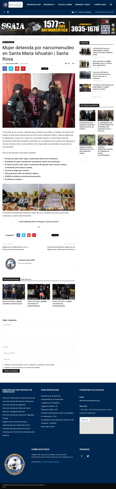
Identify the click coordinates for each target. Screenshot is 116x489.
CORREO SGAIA (100, 4)
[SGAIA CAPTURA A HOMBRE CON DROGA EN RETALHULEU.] (13, 292)
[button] (111, 4)
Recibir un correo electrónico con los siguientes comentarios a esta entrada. (30, 365)
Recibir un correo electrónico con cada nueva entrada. (22, 367)
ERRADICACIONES (85, 144)
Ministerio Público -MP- (49, 409)
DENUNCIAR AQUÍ (34, 4)
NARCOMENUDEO (8, 42)
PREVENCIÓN (102, 144)
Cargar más (95, 97)
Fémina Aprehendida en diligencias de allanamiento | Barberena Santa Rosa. (61, 248)
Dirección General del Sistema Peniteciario (18, 401)
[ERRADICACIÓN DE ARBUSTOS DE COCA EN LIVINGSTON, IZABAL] (87, 140)
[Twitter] (8, 12)
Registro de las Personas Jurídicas (14, 422)
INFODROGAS (49, 4)
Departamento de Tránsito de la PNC (16, 425)
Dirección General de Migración (13, 405)
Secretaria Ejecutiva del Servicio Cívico (16, 428)
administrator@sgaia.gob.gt (90, 400)
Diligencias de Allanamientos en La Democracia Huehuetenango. (15, 248)
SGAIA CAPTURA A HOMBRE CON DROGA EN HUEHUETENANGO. (37, 304)
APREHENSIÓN (84, 120)
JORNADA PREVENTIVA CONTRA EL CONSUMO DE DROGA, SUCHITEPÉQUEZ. (105, 151)
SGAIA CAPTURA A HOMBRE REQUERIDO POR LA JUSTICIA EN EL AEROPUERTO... (102, 63)
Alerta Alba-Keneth (48, 426)
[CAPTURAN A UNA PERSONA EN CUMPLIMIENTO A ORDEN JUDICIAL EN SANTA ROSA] (85, 88)
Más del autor (26, 279)
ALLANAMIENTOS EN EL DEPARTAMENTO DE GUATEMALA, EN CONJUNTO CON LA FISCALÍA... (105, 127)
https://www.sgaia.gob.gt (25, 263)
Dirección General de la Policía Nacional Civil (18, 398)
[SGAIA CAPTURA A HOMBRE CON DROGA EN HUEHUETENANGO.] (38, 292)
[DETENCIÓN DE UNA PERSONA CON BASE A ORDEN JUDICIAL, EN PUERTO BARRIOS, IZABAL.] (87, 115)
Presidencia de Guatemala (50, 396)
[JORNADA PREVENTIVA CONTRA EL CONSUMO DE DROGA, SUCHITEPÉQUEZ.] (106, 140)
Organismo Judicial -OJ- (49, 406)
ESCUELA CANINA (65, 4)
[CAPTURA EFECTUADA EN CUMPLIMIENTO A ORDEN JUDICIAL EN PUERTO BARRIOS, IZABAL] (85, 51)
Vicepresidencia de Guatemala (52, 399)
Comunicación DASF (11, 63)
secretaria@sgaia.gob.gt (50, 462)
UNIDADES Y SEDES (82, 4)
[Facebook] (4, 12)
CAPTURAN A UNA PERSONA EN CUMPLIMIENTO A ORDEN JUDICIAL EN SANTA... (103, 87)
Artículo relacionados (11, 279)
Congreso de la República (50, 403)
